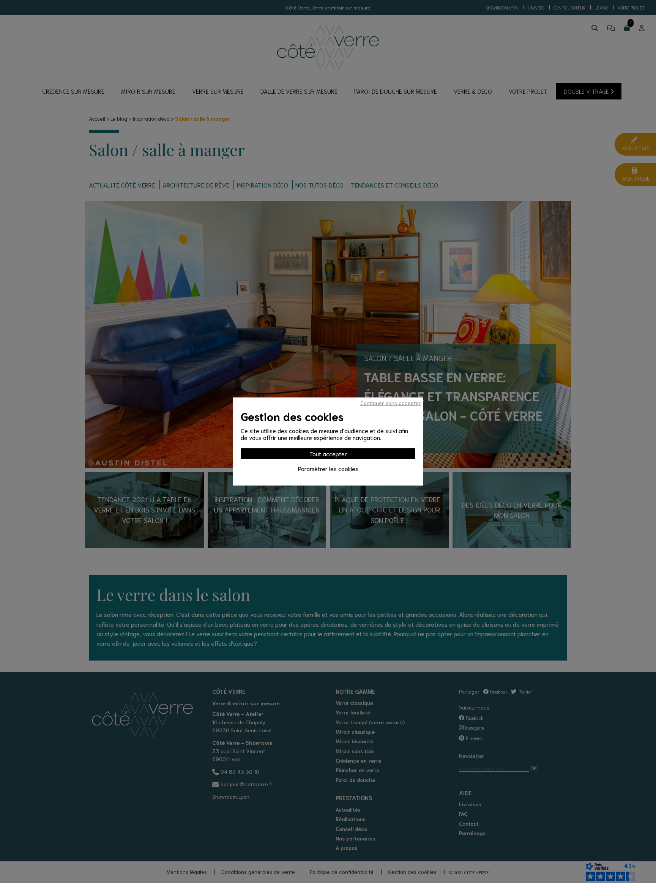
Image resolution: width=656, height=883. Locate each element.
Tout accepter (328, 453)
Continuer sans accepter (390, 402)
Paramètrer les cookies (328, 468)
